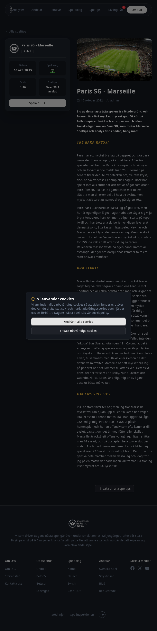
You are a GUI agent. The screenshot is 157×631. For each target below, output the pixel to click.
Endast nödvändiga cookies (78, 331)
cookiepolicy (100, 313)
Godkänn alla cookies (78, 322)
